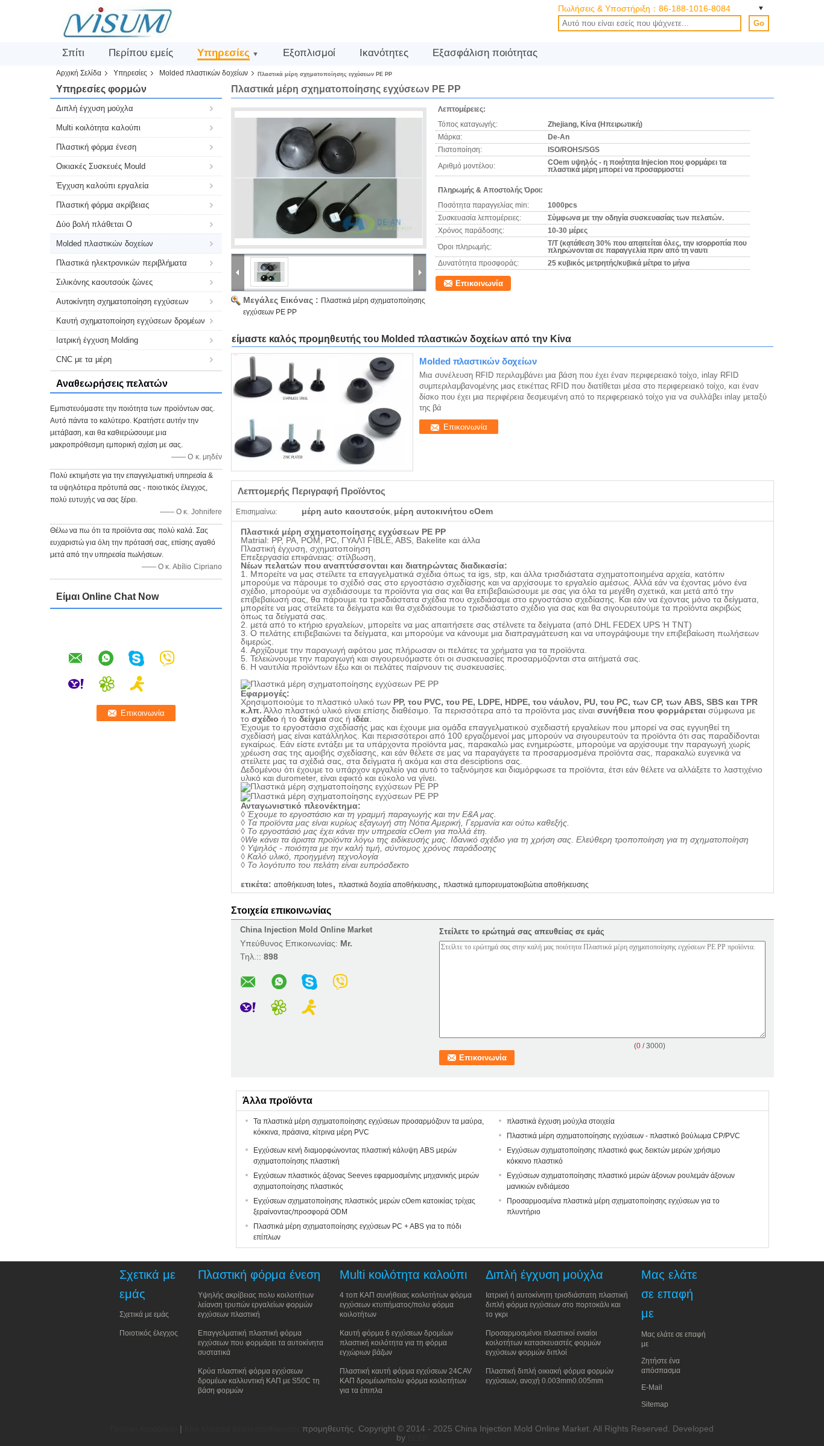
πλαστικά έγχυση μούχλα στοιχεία (561, 1121)
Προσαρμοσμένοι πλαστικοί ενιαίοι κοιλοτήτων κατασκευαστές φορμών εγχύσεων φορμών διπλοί (543, 1343)
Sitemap (654, 1404)
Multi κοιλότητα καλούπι (98, 127)
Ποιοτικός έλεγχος (148, 1333)
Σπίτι (73, 53)
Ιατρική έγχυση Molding (97, 340)
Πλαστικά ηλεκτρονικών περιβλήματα (121, 262)
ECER (418, 1438)
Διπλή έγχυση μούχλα (94, 108)
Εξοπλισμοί (309, 53)
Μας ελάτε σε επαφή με (673, 1339)
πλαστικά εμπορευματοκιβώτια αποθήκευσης (516, 885)
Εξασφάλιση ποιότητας (485, 53)
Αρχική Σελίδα (78, 73)
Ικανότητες (384, 53)
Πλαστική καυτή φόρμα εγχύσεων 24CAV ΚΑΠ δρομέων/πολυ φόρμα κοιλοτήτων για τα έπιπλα (406, 1381)
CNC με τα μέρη (84, 359)
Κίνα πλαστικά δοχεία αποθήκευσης (242, 1429)
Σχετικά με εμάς (144, 1314)
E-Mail (651, 1387)
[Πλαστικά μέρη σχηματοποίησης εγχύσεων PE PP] (329, 178)
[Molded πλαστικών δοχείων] (322, 412)
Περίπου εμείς (141, 53)
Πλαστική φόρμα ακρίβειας (102, 204)
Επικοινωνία (479, 283)
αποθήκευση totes (303, 885)
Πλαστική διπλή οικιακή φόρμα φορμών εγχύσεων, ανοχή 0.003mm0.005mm (549, 1376)
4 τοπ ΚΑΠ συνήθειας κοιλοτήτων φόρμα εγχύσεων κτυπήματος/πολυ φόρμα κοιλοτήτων (406, 1305)
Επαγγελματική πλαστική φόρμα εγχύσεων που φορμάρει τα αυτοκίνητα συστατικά (260, 1343)
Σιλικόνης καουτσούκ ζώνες (104, 282)
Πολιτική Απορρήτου (143, 1429)
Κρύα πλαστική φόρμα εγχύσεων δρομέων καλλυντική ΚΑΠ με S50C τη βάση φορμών (259, 1381)
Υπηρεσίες (223, 53)
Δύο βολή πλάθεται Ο (94, 224)
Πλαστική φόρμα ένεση (96, 146)
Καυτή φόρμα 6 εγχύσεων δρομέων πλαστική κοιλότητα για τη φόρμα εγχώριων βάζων (396, 1343)
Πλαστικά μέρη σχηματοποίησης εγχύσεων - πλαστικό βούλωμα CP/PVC (623, 1136)
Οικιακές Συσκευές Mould (100, 166)
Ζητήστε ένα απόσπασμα (660, 1366)
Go (758, 23)
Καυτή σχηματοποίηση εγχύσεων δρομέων (130, 320)
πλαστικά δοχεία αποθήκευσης (387, 885)
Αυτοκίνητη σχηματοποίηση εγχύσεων (122, 301)
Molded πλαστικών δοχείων (203, 73)
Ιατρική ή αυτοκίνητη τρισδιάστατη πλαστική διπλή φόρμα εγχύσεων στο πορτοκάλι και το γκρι (557, 1305)
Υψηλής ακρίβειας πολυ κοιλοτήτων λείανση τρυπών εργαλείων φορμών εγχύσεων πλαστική (256, 1305)
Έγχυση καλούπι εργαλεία (102, 185)
